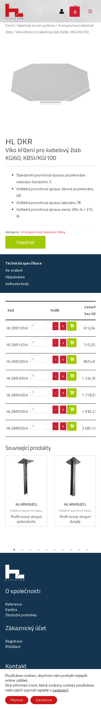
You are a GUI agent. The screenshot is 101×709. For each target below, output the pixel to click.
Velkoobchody (17, 283)
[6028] (71, 392)
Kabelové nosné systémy (36, 25)
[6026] (71, 359)
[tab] (50, 263)
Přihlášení (12, 646)
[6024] (71, 326)
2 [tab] (22, 549)
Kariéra (11, 609)
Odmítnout (44, 700)
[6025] (71, 342)
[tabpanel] (26, 491)
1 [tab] (14, 549)
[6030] (71, 426)
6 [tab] (54, 549)
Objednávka (15, 277)
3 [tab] (30, 549)
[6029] (71, 409)
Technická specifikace (23, 263)
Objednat (25, 242)
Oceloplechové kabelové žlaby (43, 232)
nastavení (60, 690)
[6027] (71, 376)
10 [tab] (87, 549)
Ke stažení (13, 270)
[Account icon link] (61, 11)
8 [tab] (71, 549)
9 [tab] (79, 549)
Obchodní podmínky (21, 615)
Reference (13, 604)
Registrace (13, 641)
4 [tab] (38, 549)
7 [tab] (62, 549)
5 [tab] (46, 549)
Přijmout (17, 700)
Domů (9, 25)
